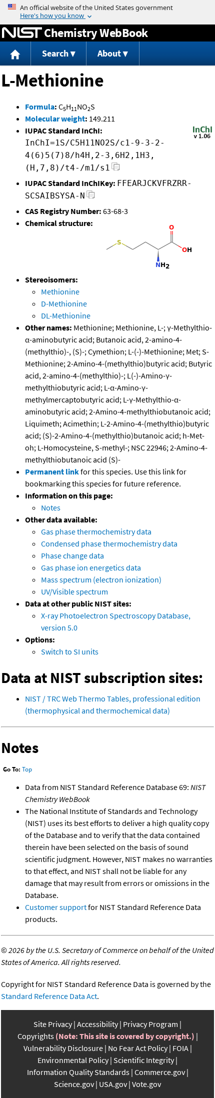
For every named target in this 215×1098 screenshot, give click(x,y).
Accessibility (97, 1024)
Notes (50, 507)
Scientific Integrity (144, 1060)
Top (27, 769)
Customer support (55, 907)
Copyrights (36, 1036)
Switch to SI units (69, 651)
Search (55, 53)
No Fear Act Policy (138, 1048)
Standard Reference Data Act (49, 996)
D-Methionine (64, 303)
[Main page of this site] (15, 54)
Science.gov (74, 1084)
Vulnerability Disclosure (63, 1048)
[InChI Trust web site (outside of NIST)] (202, 137)
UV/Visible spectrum (74, 591)
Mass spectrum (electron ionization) (101, 579)
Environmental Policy (73, 1060)
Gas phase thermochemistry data (96, 531)
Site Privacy (53, 1024)
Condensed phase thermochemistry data (109, 543)
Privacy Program (150, 1024)
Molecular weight (55, 119)
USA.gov (113, 1084)
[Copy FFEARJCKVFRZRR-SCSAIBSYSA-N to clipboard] (90, 197)
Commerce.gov (159, 1072)
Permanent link (52, 471)
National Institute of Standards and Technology (22, 33)
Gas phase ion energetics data (91, 567)
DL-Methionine (65, 315)
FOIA (180, 1048)
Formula (39, 107)
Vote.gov (146, 1084)
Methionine (60, 291)
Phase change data (72, 555)
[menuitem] (15, 54)
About (109, 53)
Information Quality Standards (78, 1072)
